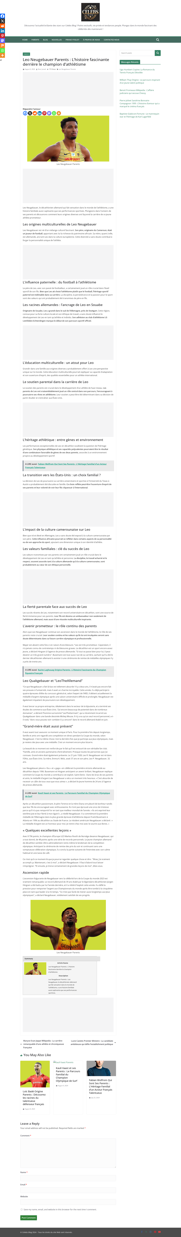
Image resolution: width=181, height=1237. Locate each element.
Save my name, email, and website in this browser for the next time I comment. (60, 1209)
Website (24, 1196)
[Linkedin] (39, 113)
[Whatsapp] (54, 113)
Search (158, 53)
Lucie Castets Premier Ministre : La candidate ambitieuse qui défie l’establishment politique (92, 1043)
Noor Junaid (42, 69)
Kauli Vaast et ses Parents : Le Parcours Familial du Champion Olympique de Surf (68, 1074)
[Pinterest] (44, 113)
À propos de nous (91, 40)
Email (23, 1184)
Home (25, 40)
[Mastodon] (49, 113)
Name (24, 1172)
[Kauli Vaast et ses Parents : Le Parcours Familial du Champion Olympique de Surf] (63, 1062)
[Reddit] (35, 113)
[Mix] (2, 45)
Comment (25, 1135)
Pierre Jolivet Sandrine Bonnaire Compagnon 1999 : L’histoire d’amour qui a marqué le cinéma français (139, 103)
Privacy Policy (72, 40)
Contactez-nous (111, 40)
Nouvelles (57, 40)
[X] (30, 113)
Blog (45, 40)
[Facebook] (25, 113)
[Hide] (1, 60)
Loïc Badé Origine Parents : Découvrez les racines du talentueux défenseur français (34, 1098)
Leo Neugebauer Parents (67, 69)
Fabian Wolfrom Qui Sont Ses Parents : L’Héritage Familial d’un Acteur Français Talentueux (100, 1086)
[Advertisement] (68, 89)
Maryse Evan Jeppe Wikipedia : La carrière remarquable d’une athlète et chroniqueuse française (43, 1044)
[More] (59, 113)
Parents (35, 40)
